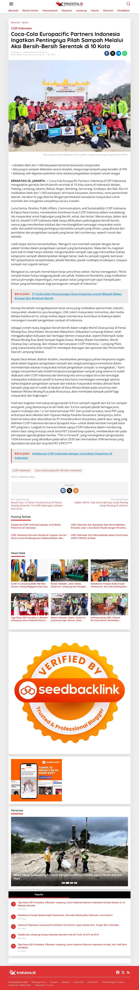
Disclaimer (92, 982)
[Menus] (11, 4)
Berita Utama (23, 54)
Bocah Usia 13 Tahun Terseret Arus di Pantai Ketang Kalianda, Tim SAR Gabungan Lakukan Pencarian (37, 504)
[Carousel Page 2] (67, 883)
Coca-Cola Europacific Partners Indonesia (58, 470)
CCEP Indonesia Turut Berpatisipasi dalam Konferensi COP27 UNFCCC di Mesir (99, 536)
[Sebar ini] (106, 53)
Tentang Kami (39, 982)
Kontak (53, 982)
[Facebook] (63, 490)
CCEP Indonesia (21, 28)
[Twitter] (69, 490)
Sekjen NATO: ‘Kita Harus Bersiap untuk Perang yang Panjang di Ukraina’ (101, 502)
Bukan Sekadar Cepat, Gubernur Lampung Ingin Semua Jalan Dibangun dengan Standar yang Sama (68, 619)
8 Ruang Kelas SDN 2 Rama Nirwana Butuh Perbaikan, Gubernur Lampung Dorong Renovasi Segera (105, 619)
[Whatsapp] (124, 53)
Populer (39, 894)
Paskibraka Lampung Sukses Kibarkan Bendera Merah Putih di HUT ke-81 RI (58, 934)
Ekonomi (33, 54)
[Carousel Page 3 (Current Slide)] (71, 883)
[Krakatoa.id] (70, 3)
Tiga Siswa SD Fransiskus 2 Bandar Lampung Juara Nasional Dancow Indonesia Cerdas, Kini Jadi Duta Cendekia (72, 946)
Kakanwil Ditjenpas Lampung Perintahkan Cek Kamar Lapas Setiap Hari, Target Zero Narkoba (68, 925)
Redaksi (66, 982)
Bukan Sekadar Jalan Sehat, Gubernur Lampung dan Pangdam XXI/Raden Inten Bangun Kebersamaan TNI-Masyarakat (69, 585)
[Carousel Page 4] (75, 883)
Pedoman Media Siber (19, 985)
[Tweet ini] (112, 53)
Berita (13, 54)
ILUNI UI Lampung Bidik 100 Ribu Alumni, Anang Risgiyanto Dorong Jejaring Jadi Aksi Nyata (29, 585)
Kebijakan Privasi (44, 985)
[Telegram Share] (118, 53)
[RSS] (76, 490)
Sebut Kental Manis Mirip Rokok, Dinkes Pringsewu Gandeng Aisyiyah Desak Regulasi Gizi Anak (68, 876)
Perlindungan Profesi (113, 982)
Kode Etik (78, 982)
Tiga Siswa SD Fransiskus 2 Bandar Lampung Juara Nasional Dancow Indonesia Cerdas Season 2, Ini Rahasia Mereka (29, 619)
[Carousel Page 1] (63, 883)
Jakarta (41, 54)
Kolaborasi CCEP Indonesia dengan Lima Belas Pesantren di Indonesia (36, 526)
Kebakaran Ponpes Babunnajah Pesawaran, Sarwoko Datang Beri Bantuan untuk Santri (109, 585)
